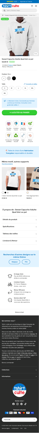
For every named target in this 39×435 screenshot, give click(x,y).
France (10, 65)
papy (12, 357)
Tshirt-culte (8, 425)
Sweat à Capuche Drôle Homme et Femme (16, 15)
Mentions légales (6, 428)
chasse (4, 357)
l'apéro (21, 355)
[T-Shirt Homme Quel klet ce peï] (13, 178)
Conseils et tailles (31, 84)
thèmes (32, 334)
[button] (32, 6)
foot (27, 355)
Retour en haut (19, 312)
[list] (19, 36)
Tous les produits (7, 164)
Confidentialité (14, 428)
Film (26, 262)
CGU (21, 428)
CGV (25, 428)
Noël (18, 353)
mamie (18, 357)
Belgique (15, 262)
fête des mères (27, 353)
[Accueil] (2, 15)
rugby (32, 355)
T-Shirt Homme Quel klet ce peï (12, 196)
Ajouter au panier (20, 112)
